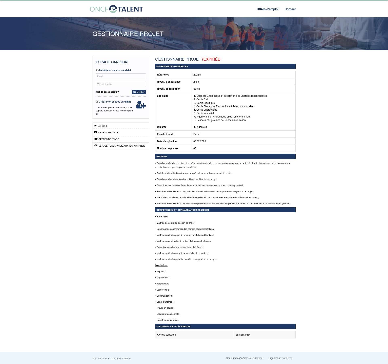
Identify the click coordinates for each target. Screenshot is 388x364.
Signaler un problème (280, 358)
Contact (290, 9)
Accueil (103, 125)
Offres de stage (108, 139)
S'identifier (139, 92)
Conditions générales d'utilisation (244, 358)
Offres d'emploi (267, 9)
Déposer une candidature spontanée (121, 145)
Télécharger (244, 334)
